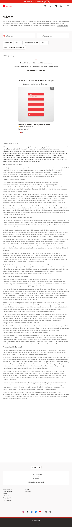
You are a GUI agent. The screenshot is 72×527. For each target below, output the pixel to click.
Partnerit (28, 492)
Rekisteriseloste (8, 489)
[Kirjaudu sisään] (50, 6)
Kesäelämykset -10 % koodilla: (33, 2)
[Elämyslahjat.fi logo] (8, 6)
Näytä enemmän (62, 26)
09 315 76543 (37, 474)
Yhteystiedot (7, 498)
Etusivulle (5, 11)
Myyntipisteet (7, 500)
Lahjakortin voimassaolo (11, 496)
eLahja (5, 494)
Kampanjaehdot (8, 492)
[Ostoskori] (61, 6)
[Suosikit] (56, 6)
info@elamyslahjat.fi (37, 482)
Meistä (27, 489)
